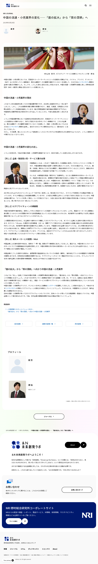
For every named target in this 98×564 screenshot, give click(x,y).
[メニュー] (90, 5)
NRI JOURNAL (24, 430)
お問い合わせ (76, 490)
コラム (23, 549)
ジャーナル (48, 416)
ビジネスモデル (83, 82)
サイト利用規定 (14, 555)
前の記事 (17, 324)
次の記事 (78, 324)
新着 (5, 549)
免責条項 (6, 555)
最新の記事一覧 (47, 324)
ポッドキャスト (33, 549)
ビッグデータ (51, 285)
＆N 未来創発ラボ (11, 430)
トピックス (46, 549)
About (72, 445)
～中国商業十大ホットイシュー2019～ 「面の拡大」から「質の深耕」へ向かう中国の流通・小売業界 (28, 310)
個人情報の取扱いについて (38, 555)
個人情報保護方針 (25, 555)
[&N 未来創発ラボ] (12, 5)
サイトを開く (14, 521)
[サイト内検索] (85, 5)
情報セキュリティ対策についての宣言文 (57, 555)
